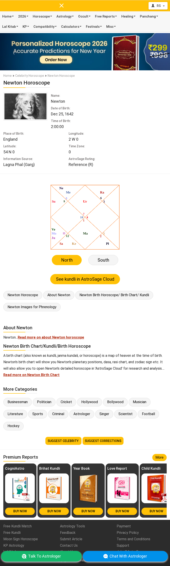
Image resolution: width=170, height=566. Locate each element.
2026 (22, 16)
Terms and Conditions (133, 539)
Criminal (58, 414)
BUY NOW (20, 511)
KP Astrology (13, 545)
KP (25, 27)
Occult (83, 16)
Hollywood (89, 402)
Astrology (63, 16)
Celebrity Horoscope (29, 75)
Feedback (67, 533)
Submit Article (71, 539)
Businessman (18, 402)
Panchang (148, 16)
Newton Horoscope (23, 295)
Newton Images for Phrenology (32, 307)
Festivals (93, 27)
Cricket (66, 402)
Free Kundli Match (17, 526)
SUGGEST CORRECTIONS (103, 441)
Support (123, 545)
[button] (12, 51)
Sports (37, 414)
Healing (127, 16)
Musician (139, 402)
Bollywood (115, 402)
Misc (110, 27)
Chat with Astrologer (128, 556)
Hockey (13, 426)
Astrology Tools (72, 526)
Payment (124, 526)
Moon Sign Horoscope (20, 539)
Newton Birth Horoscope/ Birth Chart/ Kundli (114, 295)
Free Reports (105, 16)
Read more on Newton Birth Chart (31, 375)
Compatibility (43, 27)
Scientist (125, 414)
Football (148, 414)
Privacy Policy (128, 533)
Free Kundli (12, 533)
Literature (15, 414)
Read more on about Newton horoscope (51, 337)
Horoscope (41, 16)
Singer (104, 414)
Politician (44, 402)
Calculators (70, 27)
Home (7, 16)
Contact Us (69, 545)
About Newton (58, 295)
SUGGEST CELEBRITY (63, 441)
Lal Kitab (9, 27)
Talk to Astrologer (44, 556)
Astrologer (81, 414)
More (159, 457)
